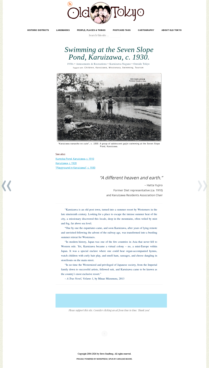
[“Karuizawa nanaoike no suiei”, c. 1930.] (109, 107)
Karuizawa (101, 68)
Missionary (115, 68)
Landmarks (63, 30)
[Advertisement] (111, 301)
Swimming (127, 68)
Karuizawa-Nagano (120, 63)
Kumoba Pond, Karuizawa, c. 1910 (75, 158)
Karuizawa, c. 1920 (66, 163)
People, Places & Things (91, 30)
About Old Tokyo (172, 30)
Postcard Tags (122, 30)
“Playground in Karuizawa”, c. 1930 (75, 167)
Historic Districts (38, 30)
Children (89, 68)
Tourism (139, 68)
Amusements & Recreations (91, 63)
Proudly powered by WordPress (92, 359)
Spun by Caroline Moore (120, 359)
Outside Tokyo (141, 63)
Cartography (146, 30)
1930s (70, 63)
